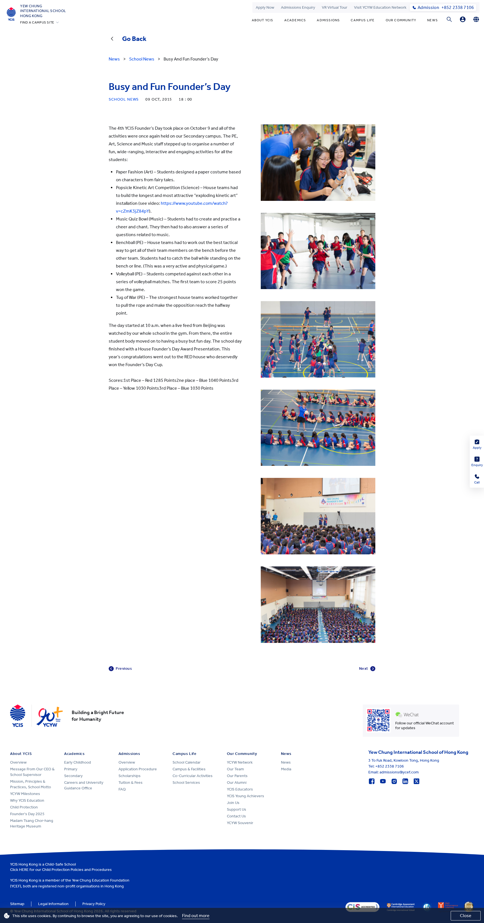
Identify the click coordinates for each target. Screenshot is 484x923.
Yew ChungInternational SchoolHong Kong (43, 11)
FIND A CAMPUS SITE (37, 22)
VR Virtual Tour (334, 7)
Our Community (401, 20)
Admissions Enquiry (298, 7)
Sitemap (17, 903)
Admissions (328, 20)
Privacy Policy (93, 903)
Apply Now (265, 7)
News (432, 20)
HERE (24, 869)
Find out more (196, 915)
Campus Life (362, 20)
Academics (295, 20)
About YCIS (262, 20)
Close (465, 915)
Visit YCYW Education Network (380, 7)
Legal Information (53, 903)
